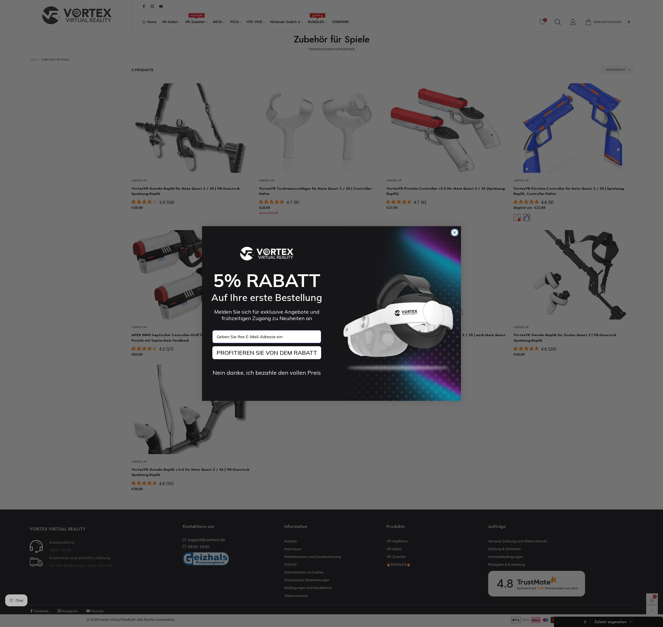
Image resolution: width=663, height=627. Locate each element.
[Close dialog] (454, 232)
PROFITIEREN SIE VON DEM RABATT (267, 352)
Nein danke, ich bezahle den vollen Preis (267, 373)
